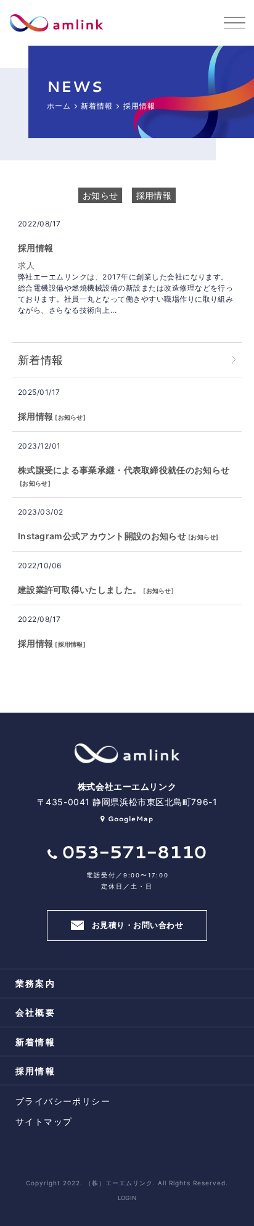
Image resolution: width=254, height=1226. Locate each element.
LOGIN (127, 1198)
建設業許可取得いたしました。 (79, 589)
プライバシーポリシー (62, 1101)
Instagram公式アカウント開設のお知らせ (102, 536)
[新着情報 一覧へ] (234, 360)
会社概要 (35, 1012)
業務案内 (35, 983)
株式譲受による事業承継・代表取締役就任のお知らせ (123, 470)
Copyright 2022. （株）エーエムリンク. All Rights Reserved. (127, 1183)
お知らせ (100, 195)
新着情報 (35, 1042)
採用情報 (153, 195)
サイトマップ (43, 1121)
